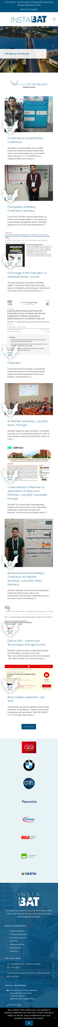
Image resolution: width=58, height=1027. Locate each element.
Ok (29, 1023)
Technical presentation (18, 934)
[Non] (54, 1017)
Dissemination (15, 948)
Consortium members (18, 938)
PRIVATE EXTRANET (29, 10)
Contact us (14, 951)
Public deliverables (17, 944)
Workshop (14, 941)
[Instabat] (29, 19)
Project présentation (17, 931)
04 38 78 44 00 (15, 1005)
